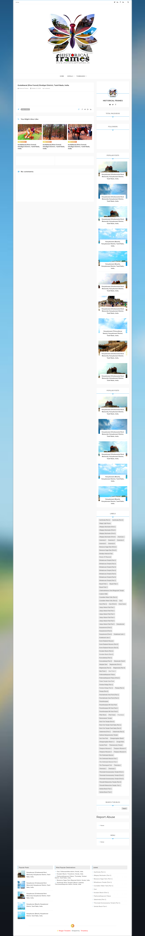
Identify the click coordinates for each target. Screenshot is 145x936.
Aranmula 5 (102, 543)
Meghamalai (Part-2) (105, 668)
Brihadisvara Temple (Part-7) (107, 580)
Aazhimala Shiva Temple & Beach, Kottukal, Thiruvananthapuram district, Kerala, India (69, 883)
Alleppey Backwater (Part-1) (107, 526)
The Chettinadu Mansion (106, 755)
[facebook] (120, 2)
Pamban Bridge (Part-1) (106, 684)
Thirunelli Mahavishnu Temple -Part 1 (110, 785)
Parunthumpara (103, 701)
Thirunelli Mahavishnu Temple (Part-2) (110, 782)
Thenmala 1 (117, 765)
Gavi (120, 600)
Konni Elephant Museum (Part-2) (108, 644)
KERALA (70, 76)
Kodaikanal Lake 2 (104, 637)
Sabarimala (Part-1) (104, 731)
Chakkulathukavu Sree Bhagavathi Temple (111, 590)
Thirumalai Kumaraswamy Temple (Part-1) (111, 772)
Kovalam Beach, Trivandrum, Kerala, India (70, 874)
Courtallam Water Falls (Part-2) (108, 600)
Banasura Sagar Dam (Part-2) (107, 550)
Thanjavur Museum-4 (120, 752)
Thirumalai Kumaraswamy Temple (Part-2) (111, 775)
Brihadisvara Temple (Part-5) (107, 574)
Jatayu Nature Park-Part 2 (106, 610)
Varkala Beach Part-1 (105, 788)
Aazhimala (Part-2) (117, 520)
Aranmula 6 (111, 543)
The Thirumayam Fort (105, 765)
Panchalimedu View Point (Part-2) (109, 698)
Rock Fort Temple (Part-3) (106, 721)
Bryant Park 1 (103, 584)
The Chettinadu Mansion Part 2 (108, 762)
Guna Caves (122, 604)
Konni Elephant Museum (106, 641)
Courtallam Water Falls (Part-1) (108, 597)
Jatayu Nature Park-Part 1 (106, 607)
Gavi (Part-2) (112, 604)
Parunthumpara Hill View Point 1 (108, 708)
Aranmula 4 (120, 540)
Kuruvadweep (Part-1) (105, 657)
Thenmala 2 (102, 768)
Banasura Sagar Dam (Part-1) (107, 547)
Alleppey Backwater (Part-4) (107, 537)
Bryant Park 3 (103, 587)
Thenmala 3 (112, 768)
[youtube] (110, 105)
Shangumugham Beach (117, 738)
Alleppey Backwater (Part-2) (107, 530)
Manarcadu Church (119, 661)
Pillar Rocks (102, 715)
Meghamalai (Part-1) (115, 664)
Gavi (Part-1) (103, 604)
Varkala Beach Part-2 (105, 792)
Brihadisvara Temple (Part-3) (107, 567)
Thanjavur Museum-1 (105, 748)
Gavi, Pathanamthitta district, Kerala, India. (70, 871)
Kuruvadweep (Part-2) (105, 661)
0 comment (47, 88)
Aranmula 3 (111, 540)
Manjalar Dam (103, 664)
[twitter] (114, 2)
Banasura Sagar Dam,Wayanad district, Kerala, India (73, 880)
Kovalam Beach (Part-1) (106, 651)
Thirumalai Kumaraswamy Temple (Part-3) (111, 778)
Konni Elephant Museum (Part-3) (108, 647)
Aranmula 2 (102, 540)
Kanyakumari (120, 624)
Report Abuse (105, 817)
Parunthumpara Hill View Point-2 (108, 711)
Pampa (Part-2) (103, 691)
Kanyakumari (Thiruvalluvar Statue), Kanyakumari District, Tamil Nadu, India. (113, 333)
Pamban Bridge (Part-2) (106, 688)
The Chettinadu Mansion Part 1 (108, 758)
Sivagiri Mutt (120, 741)
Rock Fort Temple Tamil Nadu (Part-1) (110, 725)
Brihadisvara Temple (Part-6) (107, 577)
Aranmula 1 (121, 537)
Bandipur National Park (106, 553)
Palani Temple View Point (106, 681)
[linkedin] (117, 2)
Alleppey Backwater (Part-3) (107, 533)
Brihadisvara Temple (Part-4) (107, 570)
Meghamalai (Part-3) (119, 668)
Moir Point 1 (102, 671)
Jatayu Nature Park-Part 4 (106, 617)
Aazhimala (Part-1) (104, 520)
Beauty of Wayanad (105, 557)
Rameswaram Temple (105, 718)
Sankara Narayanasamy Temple (108, 735)
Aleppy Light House (105, 523)
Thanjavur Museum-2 (120, 748)
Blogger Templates (65, 930)
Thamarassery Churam (115, 745)
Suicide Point (103, 745)
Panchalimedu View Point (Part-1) (109, 694)
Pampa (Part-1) (119, 688)
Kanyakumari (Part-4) (105, 634)
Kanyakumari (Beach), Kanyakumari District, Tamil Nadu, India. (113, 244)
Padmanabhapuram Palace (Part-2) (109, 678)
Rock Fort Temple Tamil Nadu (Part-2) (110, 728)
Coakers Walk (103, 594)
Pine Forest (25, 109)
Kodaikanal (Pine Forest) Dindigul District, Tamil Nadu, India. (29, 146)
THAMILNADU (80, 76)
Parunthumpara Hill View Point (108, 705)
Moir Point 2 (112, 671)
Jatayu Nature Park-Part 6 (106, 624)
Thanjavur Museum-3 (105, 752)
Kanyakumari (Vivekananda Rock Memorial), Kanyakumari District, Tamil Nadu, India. (113, 177)
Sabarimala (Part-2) (118, 731)
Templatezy (84, 930)
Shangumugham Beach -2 (106, 741)
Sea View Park (103, 738)
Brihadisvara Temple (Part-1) (107, 560)
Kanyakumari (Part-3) (105, 631)
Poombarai (121, 715)
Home (17, 2)
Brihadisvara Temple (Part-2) (107, 563)
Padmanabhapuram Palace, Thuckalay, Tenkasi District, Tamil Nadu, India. (71, 877)
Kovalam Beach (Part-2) (106, 654)
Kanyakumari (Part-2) (105, 627)
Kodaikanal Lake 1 (119, 634)
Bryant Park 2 (114, 584)
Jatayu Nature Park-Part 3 (106, 614)
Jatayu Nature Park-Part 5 (106, 621)
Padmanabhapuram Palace (107, 674)
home (62, 76)
